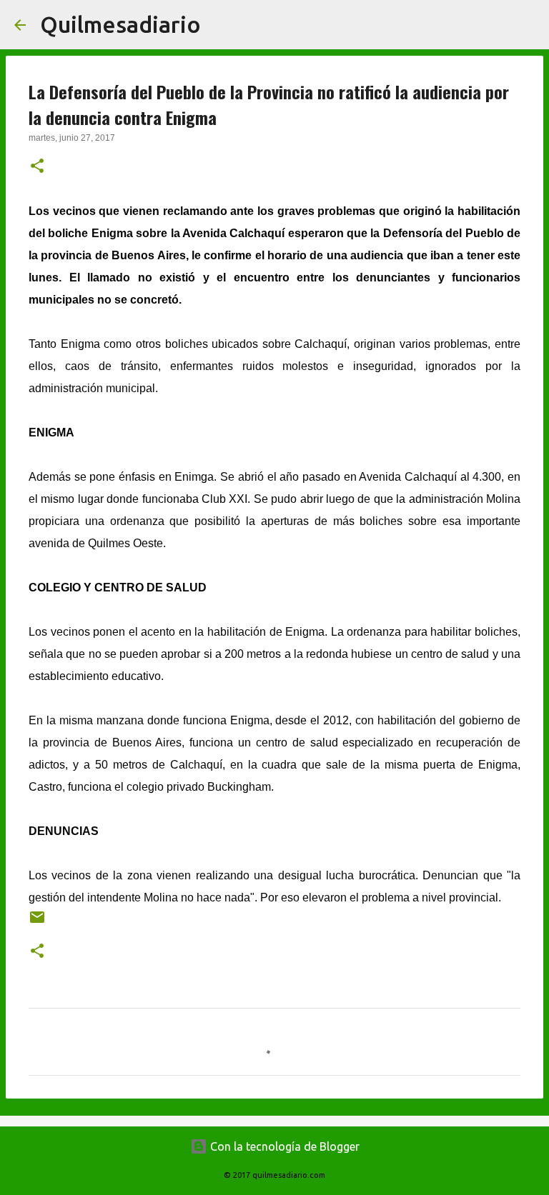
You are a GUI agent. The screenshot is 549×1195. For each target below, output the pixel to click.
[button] (37, 167)
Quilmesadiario (120, 24)
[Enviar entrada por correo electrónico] (37, 922)
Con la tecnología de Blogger (283, 1146)
